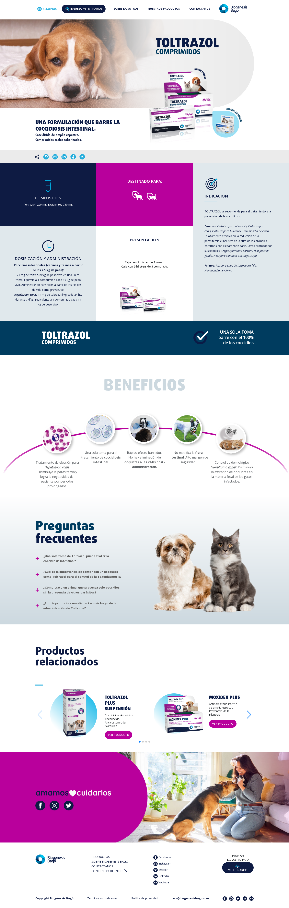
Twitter (163, 869)
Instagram (164, 863)
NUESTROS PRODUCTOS (164, 8)
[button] (249, 714)
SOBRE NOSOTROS (126, 8)
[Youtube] (251, 898)
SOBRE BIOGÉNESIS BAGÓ (109, 861)
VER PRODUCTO (118, 735)
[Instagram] (54, 805)
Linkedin (163, 876)
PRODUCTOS (100, 857)
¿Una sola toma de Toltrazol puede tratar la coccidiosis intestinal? (76, 558)
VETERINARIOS (86, 8)
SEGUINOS (50, 9)
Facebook (164, 857)
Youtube (163, 882)
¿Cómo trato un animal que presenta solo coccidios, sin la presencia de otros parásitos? (81, 589)
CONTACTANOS (199, 8)
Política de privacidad (144, 898)
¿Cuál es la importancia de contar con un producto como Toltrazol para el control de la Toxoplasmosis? (82, 574)
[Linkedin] (245, 898)
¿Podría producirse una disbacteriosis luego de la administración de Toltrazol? (79, 605)
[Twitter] (69, 805)
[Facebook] (40, 805)
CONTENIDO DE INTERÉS (109, 871)
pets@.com (190, 898)
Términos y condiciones (102, 898)
